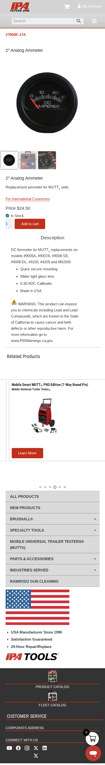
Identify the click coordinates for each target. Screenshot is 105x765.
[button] (94, 21)
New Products (25, 508)
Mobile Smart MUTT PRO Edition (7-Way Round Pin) (44, 386)
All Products (24, 496)
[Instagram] (27, 748)
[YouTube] (9, 748)
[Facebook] (18, 748)
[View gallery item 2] (28, 160)
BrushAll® (21, 519)
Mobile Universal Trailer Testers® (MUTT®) (47, 544)
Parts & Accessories (31, 559)
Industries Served (29, 570)
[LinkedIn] (45, 748)
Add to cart (30, 224)
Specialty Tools (27, 530)
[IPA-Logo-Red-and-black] (20, 7)
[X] (36, 752)
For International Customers (28, 199)
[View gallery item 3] (47, 160)
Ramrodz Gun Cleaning (34, 581)
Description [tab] (52, 237)
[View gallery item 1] (9, 160)
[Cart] (67, 7)
